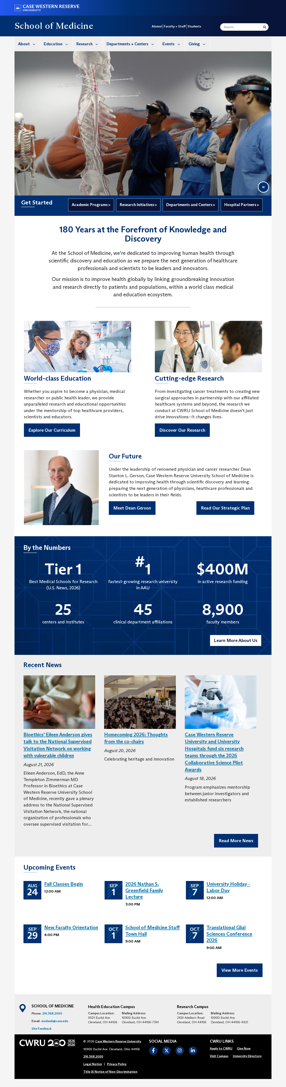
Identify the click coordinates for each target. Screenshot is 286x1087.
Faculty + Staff (175, 26)
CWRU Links (222, 1041)
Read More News (236, 840)
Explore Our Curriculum (52, 430)
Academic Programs (90, 204)
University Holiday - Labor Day (228, 887)
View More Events (239, 970)
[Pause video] (263, 187)
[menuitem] (27, 43)
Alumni (157, 26)
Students (194, 26)
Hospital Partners (240, 204)
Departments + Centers (127, 43)
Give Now (243, 1048)
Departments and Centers (189, 204)
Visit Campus (219, 1056)
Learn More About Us (235, 640)
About (24, 43)
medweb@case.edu (54, 1021)
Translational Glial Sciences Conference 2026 (229, 933)
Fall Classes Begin (63, 884)
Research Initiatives (137, 204)
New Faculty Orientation (71, 927)
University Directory (247, 1056)
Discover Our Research (182, 430)
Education (53, 43)
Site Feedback (42, 1029)
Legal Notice (92, 1064)
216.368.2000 (52, 1013)
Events (168, 43)
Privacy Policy (116, 1064)
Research (84, 43)
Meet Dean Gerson (132, 508)
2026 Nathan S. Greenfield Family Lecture (144, 890)
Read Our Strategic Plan (225, 508)
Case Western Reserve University (118, 1041)
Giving (194, 43)
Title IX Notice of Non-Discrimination (110, 1072)
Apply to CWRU (221, 1048)
